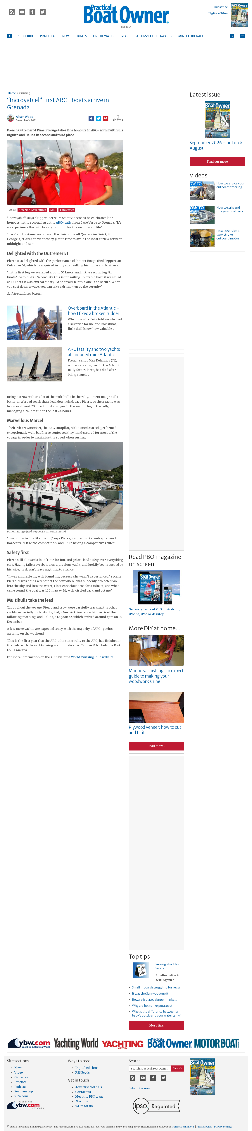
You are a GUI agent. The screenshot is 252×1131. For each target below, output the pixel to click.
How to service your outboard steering (230, 185)
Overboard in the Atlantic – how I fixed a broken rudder (94, 311)
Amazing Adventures (32, 210)
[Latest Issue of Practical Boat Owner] (239, 15)
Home (12, 93)
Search (177, 1068)
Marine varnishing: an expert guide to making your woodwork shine (156, 676)
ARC (53, 210)
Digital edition (218, 13)
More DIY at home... (155, 628)
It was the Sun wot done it (150, 993)
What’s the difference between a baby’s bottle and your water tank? (156, 1013)
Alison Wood (24, 117)
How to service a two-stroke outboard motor (227, 234)
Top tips (139, 956)
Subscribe (221, 7)
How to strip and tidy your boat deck (229, 209)
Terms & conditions (183, 1126)
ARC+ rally (64, 222)
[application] (65, 172)
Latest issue (205, 94)
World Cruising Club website (92, 657)
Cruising (24, 93)
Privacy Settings (223, 1126)
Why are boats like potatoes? (152, 1005)
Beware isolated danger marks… (154, 999)
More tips (156, 1025)
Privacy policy (204, 1126)
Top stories (67, 210)
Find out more (217, 161)
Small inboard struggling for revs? (156, 987)
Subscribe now (139, 1088)
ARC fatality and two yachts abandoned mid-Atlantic (94, 352)
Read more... (156, 746)
